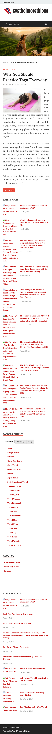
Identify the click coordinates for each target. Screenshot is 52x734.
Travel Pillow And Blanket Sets (32, 668)
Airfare (10, 448)
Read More (8, 189)
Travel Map (12, 520)
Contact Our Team (12, 562)
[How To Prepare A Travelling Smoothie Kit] (10, 693)
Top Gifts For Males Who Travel (33, 707)
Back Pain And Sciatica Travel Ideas (18, 614)
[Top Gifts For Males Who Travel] (10, 707)
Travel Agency (13, 495)
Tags (30, 442)
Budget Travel (13, 452)
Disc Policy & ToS (11, 567)
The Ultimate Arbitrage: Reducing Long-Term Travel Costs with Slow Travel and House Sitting (34, 269)
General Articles (14, 469)
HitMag (27, 731)
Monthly (20, 442)
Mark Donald (21, 85)
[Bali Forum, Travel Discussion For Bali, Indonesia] (10, 678)
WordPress (16, 731)
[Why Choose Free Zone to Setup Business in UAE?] (10, 206)
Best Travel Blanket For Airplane (16, 647)
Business (10, 457)
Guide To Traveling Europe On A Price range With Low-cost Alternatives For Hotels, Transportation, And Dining (25, 635)
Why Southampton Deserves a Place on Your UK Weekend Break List (34, 222)
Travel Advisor (13, 490)
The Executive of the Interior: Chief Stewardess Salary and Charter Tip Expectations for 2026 (34, 344)
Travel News (12, 524)
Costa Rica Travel (14, 461)
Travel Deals (12, 507)
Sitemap (7, 571)
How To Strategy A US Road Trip (17, 623)
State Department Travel (17, 482)
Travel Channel (13, 499)
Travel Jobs (12, 511)
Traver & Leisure (9, 70)
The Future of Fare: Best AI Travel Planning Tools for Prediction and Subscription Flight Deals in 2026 (34, 318)
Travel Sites (12, 528)
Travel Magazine (14, 516)
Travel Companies (14, 503)
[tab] (9, 441)
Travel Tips (12, 533)
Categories (9, 441)
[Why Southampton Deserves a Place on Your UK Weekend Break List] (10, 220)
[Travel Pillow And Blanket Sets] (10, 669)
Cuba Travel (12, 465)
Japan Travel (12, 478)
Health (10, 474)
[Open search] (46, 24)
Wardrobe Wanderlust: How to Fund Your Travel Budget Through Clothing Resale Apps (34, 367)
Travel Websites (13, 541)
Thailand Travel (14, 486)
